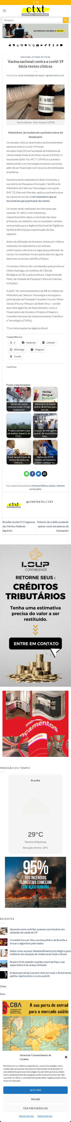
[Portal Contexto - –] (35, 10)
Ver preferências (35, 1108)
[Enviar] (66, 20)
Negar (35, 1099)
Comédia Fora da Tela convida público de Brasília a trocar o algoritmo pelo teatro (38, 941)
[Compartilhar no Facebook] (32, 474)
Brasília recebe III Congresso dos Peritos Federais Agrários (18, 526)
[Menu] (4, 11)
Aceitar (35, 1090)
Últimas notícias (41, 57)
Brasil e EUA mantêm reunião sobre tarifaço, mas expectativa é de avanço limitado (37, 963)
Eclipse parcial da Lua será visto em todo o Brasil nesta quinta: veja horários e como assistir (40, 974)
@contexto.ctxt (55, 75)
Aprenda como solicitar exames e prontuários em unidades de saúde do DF (37, 931)
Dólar (3, 986)
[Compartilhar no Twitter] (38, 474)
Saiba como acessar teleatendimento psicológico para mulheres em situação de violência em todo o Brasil (40, 952)
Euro (2, 993)
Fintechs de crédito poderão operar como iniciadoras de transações (53, 526)
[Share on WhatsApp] (26, 474)
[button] (66, 1057)
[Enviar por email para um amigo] (44, 474)
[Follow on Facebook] (34, 2)
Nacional (26, 57)
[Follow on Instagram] (37, 2)
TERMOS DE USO (26, 1116)
